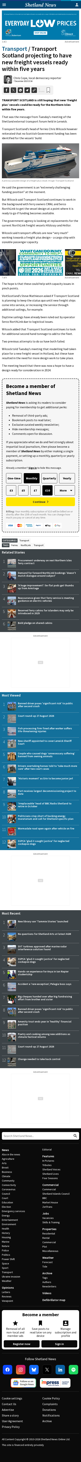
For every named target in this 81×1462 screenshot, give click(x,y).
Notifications (51, 1415)
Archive (47, 1273)
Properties (49, 1229)
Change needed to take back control (39, 1059)
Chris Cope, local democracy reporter (37, 78)
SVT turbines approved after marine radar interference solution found (42, 948)
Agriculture (8, 1158)
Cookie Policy (51, 1398)
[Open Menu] (4, 5)
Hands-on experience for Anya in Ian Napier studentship (43, 973)
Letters (6, 1292)
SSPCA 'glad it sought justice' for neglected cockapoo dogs (43, 842)
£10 (47, 490)
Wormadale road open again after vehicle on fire (46, 828)
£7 (35, 490)
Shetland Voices (51, 1169)
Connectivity (9, 1185)
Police (5, 1250)
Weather (6, 1281)
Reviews (6, 1296)
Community (8, 1180)
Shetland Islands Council (56, 1193)
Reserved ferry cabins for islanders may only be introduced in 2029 (45, 612)
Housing (6, 1237)
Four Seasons (50, 1178)
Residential (48, 1233)
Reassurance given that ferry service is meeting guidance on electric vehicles (46, 599)
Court (5, 1198)
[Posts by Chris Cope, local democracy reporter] (8, 79)
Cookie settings (12, 1398)
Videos (46, 1293)
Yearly (67, 478)
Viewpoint (7, 1301)
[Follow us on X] (47, 1369)
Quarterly (49, 478)
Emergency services (13, 1211)
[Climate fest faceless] (40, 251)
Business (7, 1172)
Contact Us (9, 1404)
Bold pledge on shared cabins (35, 623)
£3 (11, 490)
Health (5, 1228)
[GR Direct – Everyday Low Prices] (40, 25)
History (6, 1233)
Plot (44, 1246)
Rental (46, 1238)
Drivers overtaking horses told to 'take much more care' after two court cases (47, 767)
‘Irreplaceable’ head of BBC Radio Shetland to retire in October (44, 805)
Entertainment (10, 1220)
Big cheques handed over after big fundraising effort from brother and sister (45, 998)
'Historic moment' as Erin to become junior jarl (45, 778)
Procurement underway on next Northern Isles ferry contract (45, 562)
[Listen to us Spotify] (73, 1369)
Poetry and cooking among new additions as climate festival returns (44, 1035)
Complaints (50, 1404)
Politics (6, 1254)
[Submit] (74, 1136)
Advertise (8, 1410)
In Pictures (48, 1160)
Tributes (47, 1165)
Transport (14, 49)
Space (5, 1263)
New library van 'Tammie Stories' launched (43, 921)
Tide (44, 1266)
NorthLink (26, 545)
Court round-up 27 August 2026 (36, 716)
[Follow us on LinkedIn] (60, 1369)
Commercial (50, 1185)
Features (48, 1156)
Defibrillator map (53, 1300)
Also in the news (11, 1154)
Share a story (10, 1415)
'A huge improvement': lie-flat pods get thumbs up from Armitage (46, 587)
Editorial (47, 1149)
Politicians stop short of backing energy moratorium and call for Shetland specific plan (45, 817)
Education (7, 1202)
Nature (5, 1246)
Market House (50, 1202)
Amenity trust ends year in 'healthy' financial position (44, 1023)
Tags (45, 1277)
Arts (4, 1163)
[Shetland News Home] (40, 7)
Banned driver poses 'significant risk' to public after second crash (45, 705)
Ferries (14, 545)
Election (6, 1206)
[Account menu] (77, 5)
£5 (23, 490)
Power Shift (8, 1259)
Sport (5, 1268)
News (5, 1150)
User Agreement (12, 1421)
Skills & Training (51, 1222)
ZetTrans (47, 1206)
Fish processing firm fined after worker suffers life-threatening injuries (45, 730)
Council (6, 1193)
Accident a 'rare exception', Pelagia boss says (44, 984)
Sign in (59, 1344)
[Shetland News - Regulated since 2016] (55, 1383)
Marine (5, 1241)
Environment (9, 1224)
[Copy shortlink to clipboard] (34, 90)
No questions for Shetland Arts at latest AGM (44, 934)
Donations (49, 1410)
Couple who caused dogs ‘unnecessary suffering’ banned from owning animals (46, 755)
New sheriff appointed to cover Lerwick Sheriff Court (45, 742)
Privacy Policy (11, 1427)
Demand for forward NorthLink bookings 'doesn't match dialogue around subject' (47, 574)
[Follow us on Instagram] (20, 1369)
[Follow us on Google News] (23, 1383)
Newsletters (49, 1286)
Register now (21, 1344)
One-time (14, 478)
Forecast (47, 1262)
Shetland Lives (50, 1173)
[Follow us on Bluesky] (34, 1369)
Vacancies (48, 1218)
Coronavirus (8, 1189)
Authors (46, 1282)
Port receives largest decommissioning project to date (47, 792)
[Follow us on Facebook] (7, 1369)
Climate (6, 1176)
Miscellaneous (50, 1251)
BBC (44, 1198)
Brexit (5, 1167)
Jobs (45, 1213)
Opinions (8, 1287)
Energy (6, 1215)
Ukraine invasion (11, 1276)
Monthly (31, 478)
